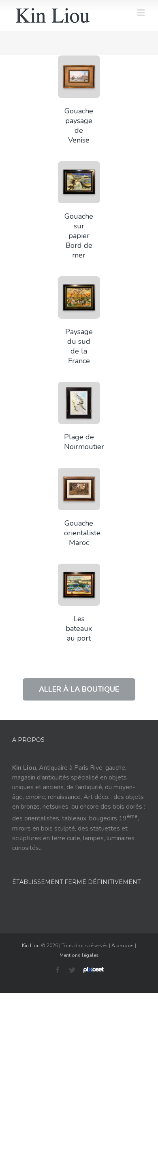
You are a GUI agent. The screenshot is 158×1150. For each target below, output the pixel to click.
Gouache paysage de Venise (78, 125)
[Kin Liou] (52, 15)
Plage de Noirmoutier (84, 441)
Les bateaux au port (79, 628)
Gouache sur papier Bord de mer (78, 235)
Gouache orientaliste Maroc (82, 532)
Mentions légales (79, 955)
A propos (122, 945)
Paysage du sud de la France (79, 346)
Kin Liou (31, 945)
